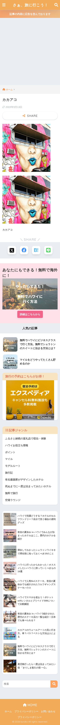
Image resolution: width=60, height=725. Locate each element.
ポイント (10, 452)
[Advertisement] (30, 53)
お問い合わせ (48, 711)
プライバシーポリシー (26, 711)
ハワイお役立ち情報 (16, 445)
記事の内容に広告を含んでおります (30, 14)
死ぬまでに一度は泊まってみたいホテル (28, 486)
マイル (9, 459)
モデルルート (12, 465)
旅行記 (9, 472)
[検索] (54, 684)
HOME (32, 705)
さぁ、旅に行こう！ (30, 5)
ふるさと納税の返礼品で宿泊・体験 (25, 438)
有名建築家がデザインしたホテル (24, 479)
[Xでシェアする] (12, 250)
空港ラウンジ (12, 500)
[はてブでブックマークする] (36, 250)
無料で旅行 (11, 493)
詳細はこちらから (30, 314)
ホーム (8, 711)
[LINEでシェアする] (48, 250)
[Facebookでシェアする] (24, 250)
